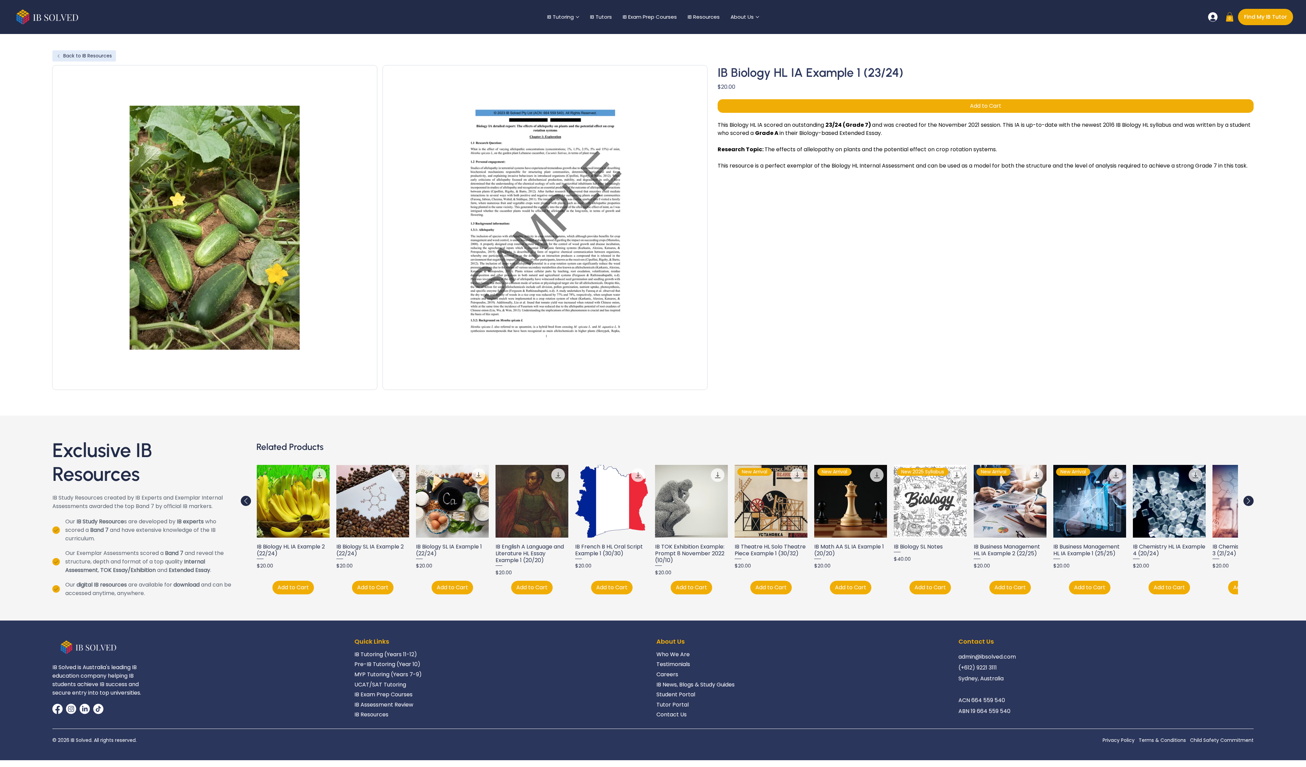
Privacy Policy (1119, 740)
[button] (1230, 16)
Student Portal (675, 694)
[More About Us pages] (757, 17)
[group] (747, 530)
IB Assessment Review (383, 705)
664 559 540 (988, 700)
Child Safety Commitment (1222, 740)
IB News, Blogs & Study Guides (695, 684)
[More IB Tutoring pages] (577, 17)
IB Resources (371, 714)
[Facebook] (57, 709)
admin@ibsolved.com (987, 657)
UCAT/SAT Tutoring (380, 684)
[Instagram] (71, 709)
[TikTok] (98, 709)
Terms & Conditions (1162, 740)
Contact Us (671, 714)
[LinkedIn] (85, 709)
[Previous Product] (246, 501)
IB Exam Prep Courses (383, 694)
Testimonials (673, 664)
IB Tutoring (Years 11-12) (385, 654)
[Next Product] (1248, 501)
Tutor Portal (672, 705)
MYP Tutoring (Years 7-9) (388, 674)
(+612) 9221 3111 (977, 668)
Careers (667, 674)
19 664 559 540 (990, 711)
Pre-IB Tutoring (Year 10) (387, 664)
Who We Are (673, 654)
